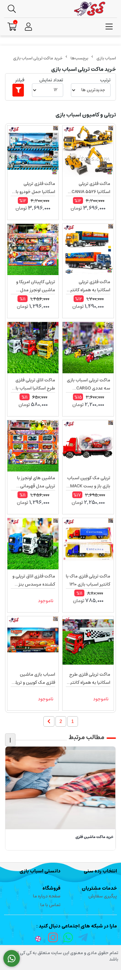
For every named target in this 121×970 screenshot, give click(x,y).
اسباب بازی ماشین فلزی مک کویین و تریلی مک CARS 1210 (33, 679)
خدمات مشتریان (99, 888)
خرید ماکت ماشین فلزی (94, 837)
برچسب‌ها (79, 58)
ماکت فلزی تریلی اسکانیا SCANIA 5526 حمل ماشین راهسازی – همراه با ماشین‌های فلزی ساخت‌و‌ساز (88, 188)
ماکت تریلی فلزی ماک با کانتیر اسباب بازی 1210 (88, 580)
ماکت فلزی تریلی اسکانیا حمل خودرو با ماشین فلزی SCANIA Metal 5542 (35, 188)
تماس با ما (50, 905)
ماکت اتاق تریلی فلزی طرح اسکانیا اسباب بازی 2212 (33, 384)
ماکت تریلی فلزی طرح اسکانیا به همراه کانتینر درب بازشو (88, 679)
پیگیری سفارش (102, 896)
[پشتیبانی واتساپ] (11, 958)
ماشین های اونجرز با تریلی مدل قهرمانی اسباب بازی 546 (36, 482)
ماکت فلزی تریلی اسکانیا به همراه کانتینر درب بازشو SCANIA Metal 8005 (88, 286)
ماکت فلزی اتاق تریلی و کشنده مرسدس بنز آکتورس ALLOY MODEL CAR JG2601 (33, 580)
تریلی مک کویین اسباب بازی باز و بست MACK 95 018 (88, 482)
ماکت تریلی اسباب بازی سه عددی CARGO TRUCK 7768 (88, 384)
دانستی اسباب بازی (40, 871)
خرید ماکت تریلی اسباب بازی (38, 58)
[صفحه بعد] (48, 721)
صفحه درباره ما (47, 896)
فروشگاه (51, 888)
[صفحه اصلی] (106, 58)
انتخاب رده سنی (100, 871)
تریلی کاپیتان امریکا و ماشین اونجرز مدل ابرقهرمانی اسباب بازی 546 (34, 286)
